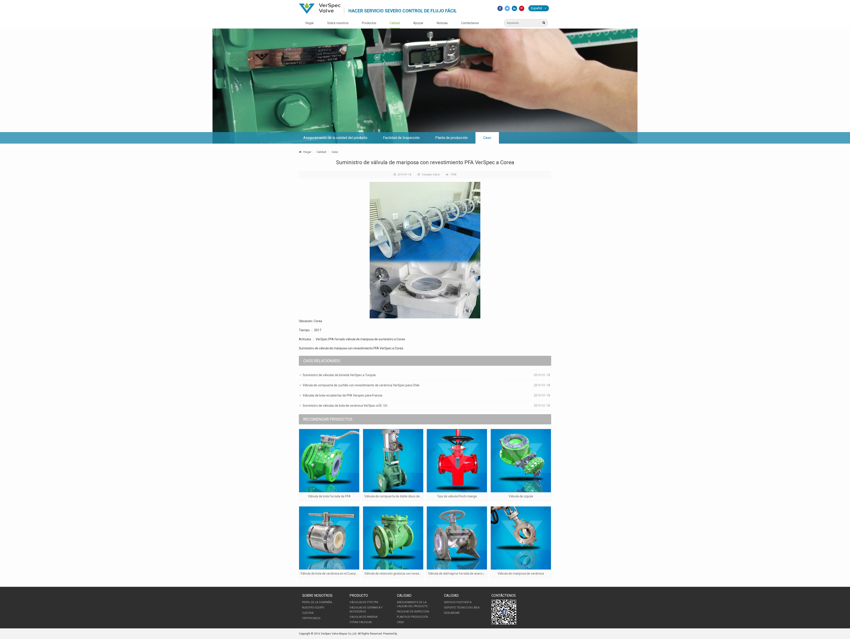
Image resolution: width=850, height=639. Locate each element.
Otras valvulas (361, 622)
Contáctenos (470, 23)
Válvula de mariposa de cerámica (521, 573)
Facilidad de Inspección (401, 138)
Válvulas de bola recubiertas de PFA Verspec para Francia (342, 395)
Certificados (311, 618)
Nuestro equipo (313, 607)
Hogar (309, 23)
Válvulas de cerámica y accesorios (366, 609)
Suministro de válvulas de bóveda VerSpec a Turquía (339, 375)
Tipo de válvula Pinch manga (457, 496)
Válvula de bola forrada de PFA (329, 496)
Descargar (452, 612)
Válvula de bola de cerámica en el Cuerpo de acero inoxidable (342, 573)
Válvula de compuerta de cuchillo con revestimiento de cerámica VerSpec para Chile (361, 385)
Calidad (395, 23)
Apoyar (418, 23)
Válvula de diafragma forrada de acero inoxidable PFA (465, 573)
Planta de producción (451, 138)
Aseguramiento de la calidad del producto (335, 138)
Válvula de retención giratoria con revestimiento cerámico (404, 573)
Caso (487, 138)
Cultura (307, 612)
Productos (369, 23)
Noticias (442, 23)
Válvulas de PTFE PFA (364, 602)
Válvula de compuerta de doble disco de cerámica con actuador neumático (416, 496)
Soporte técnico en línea (461, 607)
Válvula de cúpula (521, 496)
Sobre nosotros (338, 23)
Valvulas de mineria (363, 616)
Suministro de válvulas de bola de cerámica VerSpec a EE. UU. (345, 405)
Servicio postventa (457, 602)
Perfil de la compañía (317, 602)
